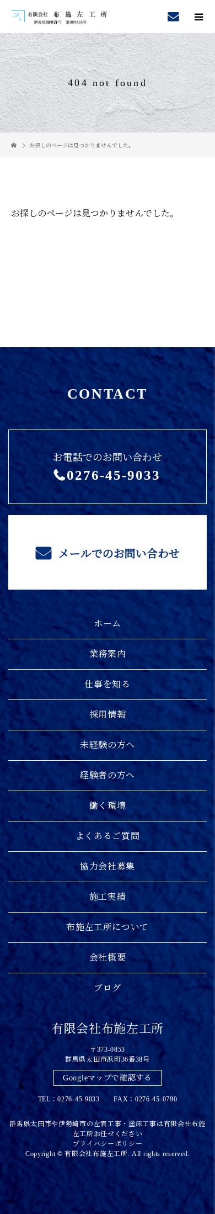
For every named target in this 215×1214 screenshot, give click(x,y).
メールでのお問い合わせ (118, 554)
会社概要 (107, 957)
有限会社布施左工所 (107, 1029)
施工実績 (107, 897)
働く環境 (107, 805)
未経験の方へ (107, 745)
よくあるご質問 (108, 836)
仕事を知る (107, 684)
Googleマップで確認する (107, 1078)
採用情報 (107, 714)
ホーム (107, 623)
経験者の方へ (107, 775)
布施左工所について (107, 927)
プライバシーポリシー (108, 1144)
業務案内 (107, 654)
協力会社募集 (107, 866)
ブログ (107, 988)
